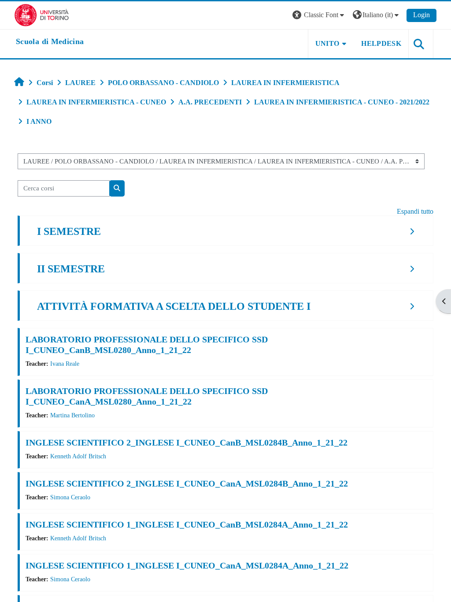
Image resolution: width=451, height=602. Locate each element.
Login (421, 15)
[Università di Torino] (41, 14)
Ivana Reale (64, 363)
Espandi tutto (415, 211)
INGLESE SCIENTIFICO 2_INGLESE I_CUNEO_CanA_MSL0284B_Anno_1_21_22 (187, 483)
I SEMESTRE (69, 231)
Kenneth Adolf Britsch (78, 456)
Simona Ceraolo (70, 497)
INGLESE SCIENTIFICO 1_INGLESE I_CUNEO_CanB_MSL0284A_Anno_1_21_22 (187, 524)
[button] (319, 15)
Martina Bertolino (72, 415)
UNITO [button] (327, 43)
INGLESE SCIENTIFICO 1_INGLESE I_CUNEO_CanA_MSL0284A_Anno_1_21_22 (187, 565)
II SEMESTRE (71, 269)
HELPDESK (381, 43)
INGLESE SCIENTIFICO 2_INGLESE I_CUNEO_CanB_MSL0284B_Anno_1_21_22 (186, 442)
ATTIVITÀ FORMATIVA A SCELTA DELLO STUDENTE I (174, 306)
